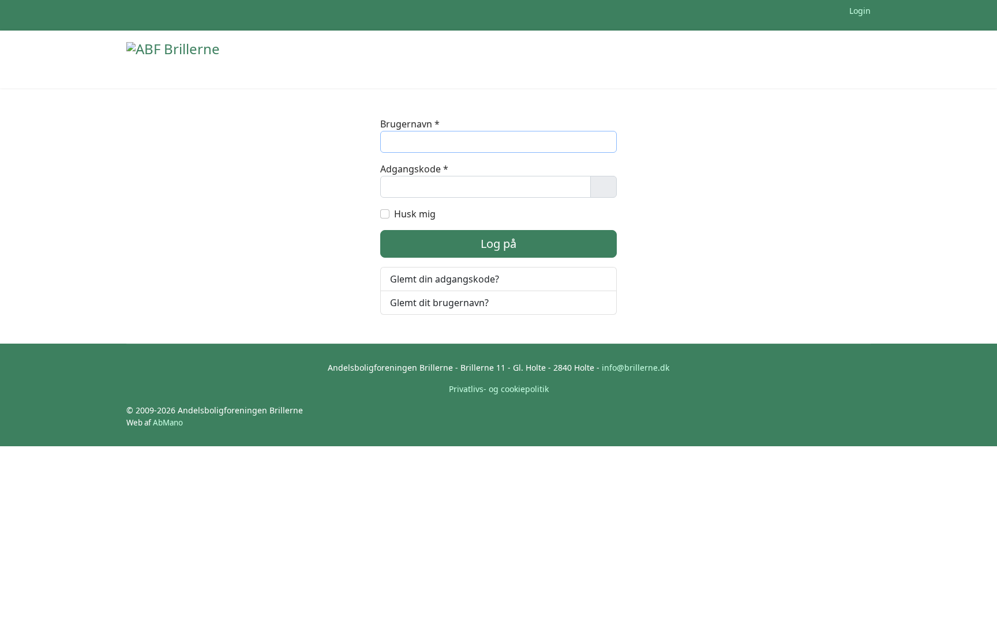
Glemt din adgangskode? (444, 279)
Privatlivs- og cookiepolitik (499, 388)
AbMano (168, 422)
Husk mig (415, 214)
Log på (498, 243)
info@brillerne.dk (635, 367)
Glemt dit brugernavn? (439, 302)
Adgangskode (414, 169)
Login (859, 10)
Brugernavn (410, 124)
